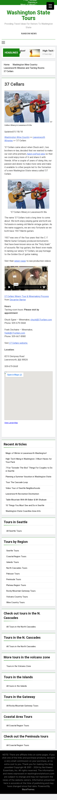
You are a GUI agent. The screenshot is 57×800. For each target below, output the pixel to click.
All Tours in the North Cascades (21, 626)
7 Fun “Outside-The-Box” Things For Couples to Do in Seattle (29, 9)
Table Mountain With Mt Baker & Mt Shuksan (26, 499)
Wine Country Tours (15, 602)
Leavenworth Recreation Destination (22, 494)
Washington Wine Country (16, 137)
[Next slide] (54, 1)
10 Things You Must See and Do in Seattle (25, 505)
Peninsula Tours (13, 579)
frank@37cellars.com (14, 333)
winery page (20, 261)
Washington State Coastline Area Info (23, 511)
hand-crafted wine (36, 154)
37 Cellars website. (18, 343)
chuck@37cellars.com (41, 319)
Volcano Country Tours (17, 596)
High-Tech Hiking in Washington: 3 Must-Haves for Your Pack (28, 7)
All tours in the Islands (16, 686)
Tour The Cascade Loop (17, 482)
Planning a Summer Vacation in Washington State (29, 2)
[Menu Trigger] (50, 6)
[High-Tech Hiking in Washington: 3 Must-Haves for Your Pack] (32, 54)
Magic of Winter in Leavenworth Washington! (29, 5)
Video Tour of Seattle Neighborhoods (23, 488)
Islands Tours (12, 562)
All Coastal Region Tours (17, 725)
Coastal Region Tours (16, 556)
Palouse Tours (13, 573)
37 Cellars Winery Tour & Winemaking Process (26, 296)
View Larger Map (11, 423)
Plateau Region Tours (16, 585)
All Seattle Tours (14, 531)
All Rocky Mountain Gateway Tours (22, 705)
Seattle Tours (12, 550)
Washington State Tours (28, 15)
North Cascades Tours (16, 568)
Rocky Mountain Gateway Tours (21, 591)
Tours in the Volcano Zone (18, 666)
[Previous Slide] (49, 1)
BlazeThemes (28, 789)
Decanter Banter (18, 299)
